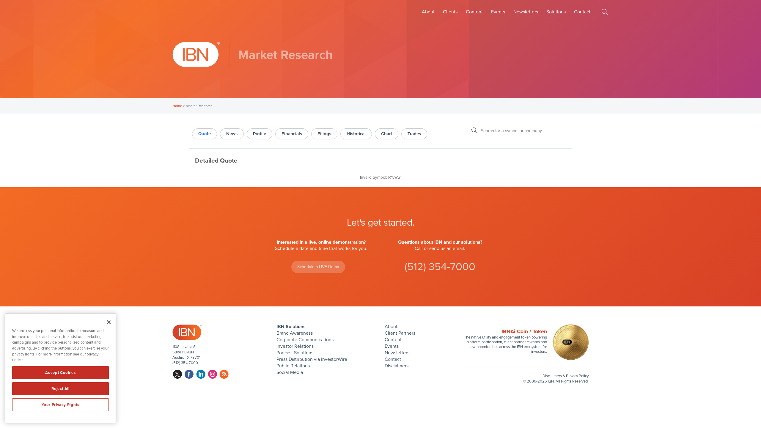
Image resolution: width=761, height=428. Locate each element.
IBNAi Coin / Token (524, 331)
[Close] (108, 322)
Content (474, 12)
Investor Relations (295, 346)
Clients (450, 12)
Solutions (556, 12)
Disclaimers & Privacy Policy (566, 376)
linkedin (200, 374)
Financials (292, 133)
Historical (356, 133)
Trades (414, 133)
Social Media (289, 372)
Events (498, 12)
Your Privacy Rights (60, 404)
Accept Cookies (60, 372)
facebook (189, 374)
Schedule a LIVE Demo (318, 266)
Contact (582, 12)
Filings (324, 133)
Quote (204, 133)
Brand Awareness (294, 333)
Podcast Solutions (294, 353)
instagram (212, 374)
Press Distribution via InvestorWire (311, 359)
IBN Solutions (291, 327)
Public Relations (293, 366)
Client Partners (400, 333)
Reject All (60, 388)
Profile (259, 133)
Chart (386, 133)
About (428, 12)
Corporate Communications (305, 340)
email (458, 248)
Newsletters (525, 12)
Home (177, 106)
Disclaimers (396, 366)
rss (224, 374)
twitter (177, 374)
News (232, 133)
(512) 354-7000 (440, 267)
